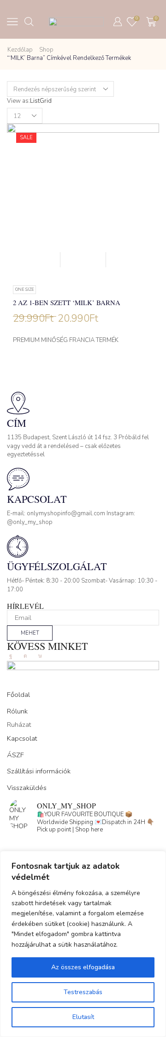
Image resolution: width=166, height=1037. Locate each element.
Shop (46, 50)
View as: (18, 101)
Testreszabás (83, 992)
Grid (46, 101)
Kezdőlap (20, 50)
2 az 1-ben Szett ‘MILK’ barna (66, 302)
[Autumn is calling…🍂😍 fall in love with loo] (83, 846)
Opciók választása (82, 259)
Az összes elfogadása (83, 967)
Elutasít (83, 1017)
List (35, 101)
